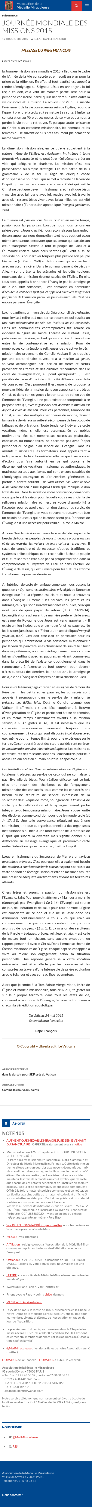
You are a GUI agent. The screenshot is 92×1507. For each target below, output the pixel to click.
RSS (15, 1446)
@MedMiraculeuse (18, 1348)
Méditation (10, 15)
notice (78, 1144)
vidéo (48, 1294)
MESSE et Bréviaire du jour (24, 1302)
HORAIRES (10, 1360)
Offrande (12, 1260)
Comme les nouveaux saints (20, 1087)
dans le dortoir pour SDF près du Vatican (29, 1072)
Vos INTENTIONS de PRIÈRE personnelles (34, 1225)
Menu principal (87, 6)
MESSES (12, 1236)
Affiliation (13, 1244)
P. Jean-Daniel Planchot (50, 38)
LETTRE (11, 1275)
